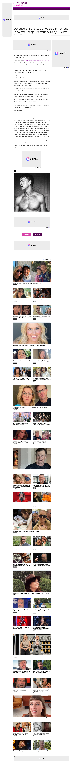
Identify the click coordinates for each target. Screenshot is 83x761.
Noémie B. (16, 34)
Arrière (27, 234)
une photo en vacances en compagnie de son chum (36, 60)
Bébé (30, 8)
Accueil (16, 8)
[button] (68, 9)
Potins (21, 8)
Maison (34, 8)
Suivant (37, 234)
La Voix (26, 8)
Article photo (41, 8)
